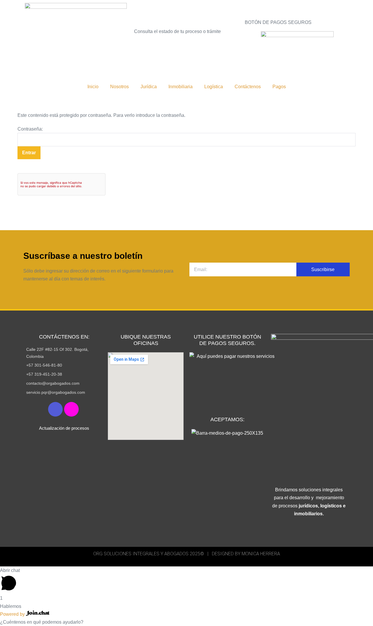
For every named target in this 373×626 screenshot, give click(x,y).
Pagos (279, 86)
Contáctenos (248, 86)
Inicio (92, 86)
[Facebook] (55, 409)
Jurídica (148, 86)
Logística (213, 86)
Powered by (13, 614)
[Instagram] (71, 409)
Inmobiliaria (180, 86)
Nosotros (119, 86)
